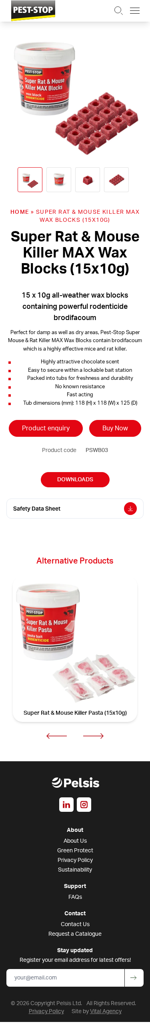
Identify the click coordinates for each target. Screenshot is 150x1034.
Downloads (75, 480)
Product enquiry (46, 428)
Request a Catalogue (75, 934)
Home (19, 212)
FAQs (75, 897)
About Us (75, 841)
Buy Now (115, 428)
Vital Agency (106, 1011)
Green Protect (75, 851)
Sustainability (75, 870)
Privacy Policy (75, 860)
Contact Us (75, 924)
